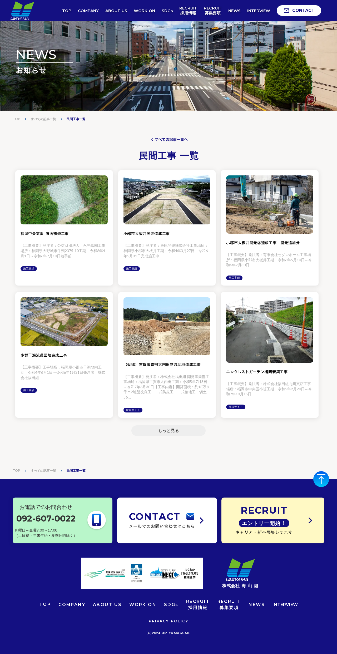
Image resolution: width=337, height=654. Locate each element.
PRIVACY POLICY (168, 621)
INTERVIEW (285, 604)
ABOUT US (107, 604)
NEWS (257, 604)
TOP (16, 119)
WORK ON (142, 604)
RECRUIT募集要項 (229, 604)
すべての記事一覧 (43, 119)
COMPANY (71, 604)
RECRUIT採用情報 (198, 604)
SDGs (171, 604)
